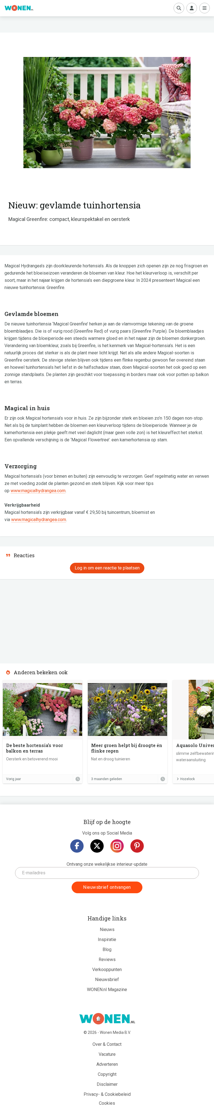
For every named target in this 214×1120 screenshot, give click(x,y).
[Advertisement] (42, 619)
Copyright (107, 1074)
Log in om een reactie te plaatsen (107, 568)
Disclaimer (107, 1084)
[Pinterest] (137, 846)
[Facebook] (77, 846)
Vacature (107, 1054)
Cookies (107, 1103)
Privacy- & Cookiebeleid (107, 1094)
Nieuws (107, 929)
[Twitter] (97, 846)
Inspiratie (107, 939)
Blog (107, 949)
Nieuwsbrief (107, 979)
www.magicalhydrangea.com (38, 490)
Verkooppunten (107, 969)
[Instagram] (117, 846)
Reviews (107, 959)
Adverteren (107, 1064)
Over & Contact (107, 1044)
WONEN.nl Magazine (107, 989)
